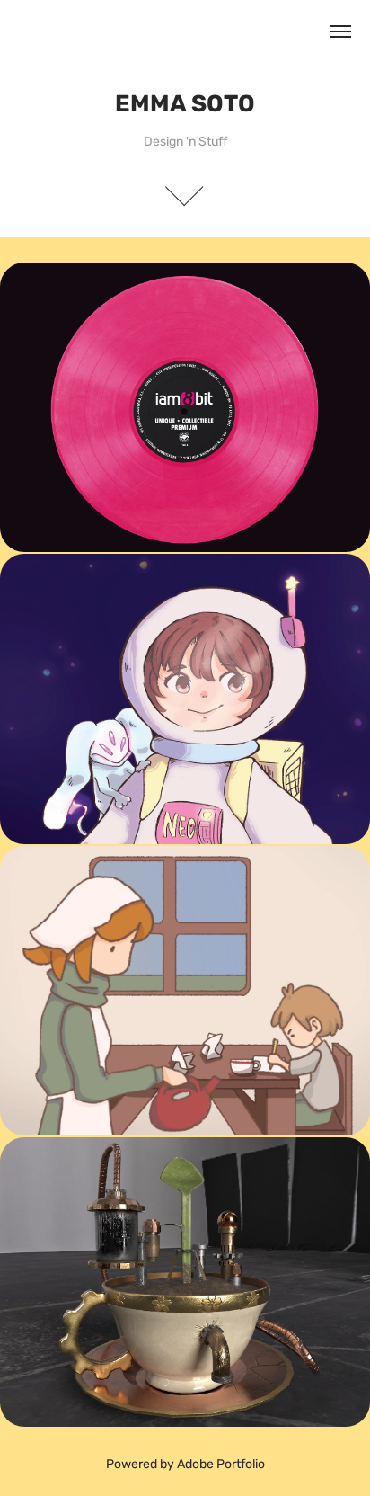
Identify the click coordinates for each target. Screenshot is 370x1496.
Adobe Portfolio (221, 1464)
